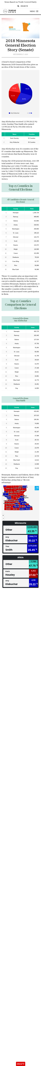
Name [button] (14, 134)
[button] (34, 11)
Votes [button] (32, 209)
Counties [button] (32, 134)
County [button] (15, 209)
